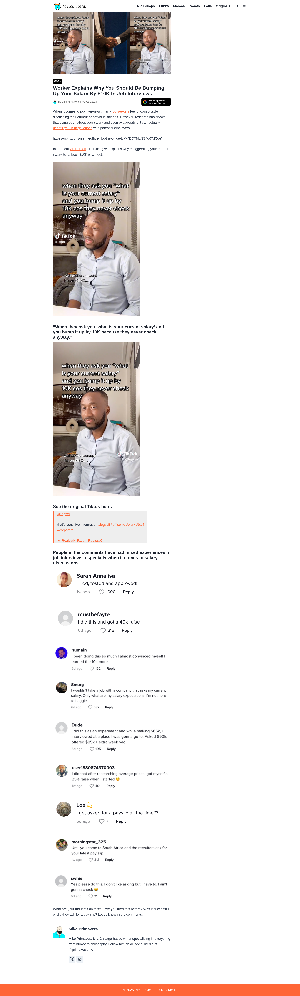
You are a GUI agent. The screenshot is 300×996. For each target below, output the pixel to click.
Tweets (194, 6)
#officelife (118, 525)
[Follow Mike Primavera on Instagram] (79, 959)
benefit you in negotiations (72, 128)
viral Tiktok (78, 149)
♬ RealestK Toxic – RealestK (79, 540)
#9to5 (140, 525)
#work (130, 525)
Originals (223, 6)
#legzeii (104, 525)
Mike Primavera (70, 101)
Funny (164, 6)
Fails (208, 6)
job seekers (120, 111)
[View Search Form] (237, 6)
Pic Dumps (146, 6)
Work (58, 81)
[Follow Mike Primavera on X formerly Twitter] (72, 959)
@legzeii (63, 514)
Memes (179, 6)
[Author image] (55, 102)
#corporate (65, 530)
